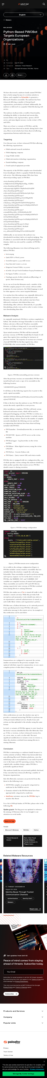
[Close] (44, 1061)
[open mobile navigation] (3, 4)
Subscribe (9, 994)
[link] (7, 27)
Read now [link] (34, 909)
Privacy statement (37, 1069)
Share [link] (20, 75)
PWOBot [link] (26, 830)
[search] (43, 4)
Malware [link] (8, 20)
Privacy (5, 1048)
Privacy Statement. (21, 981)
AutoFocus (9, 796)
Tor (23, 592)
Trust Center (8, 1051)
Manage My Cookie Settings (23, 1074)
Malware (18, 66)
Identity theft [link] (27, 898)
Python (36, 68)
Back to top (9, 821)
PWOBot (30, 68)
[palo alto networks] (23, 4)
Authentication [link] (13, 898)
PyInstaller (25, 97)
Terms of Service (21, 987)
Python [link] (36, 830)
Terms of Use (36, 979)
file (11, 806)
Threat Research (27, 66)
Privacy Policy (7, 987)
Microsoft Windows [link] (12, 830)
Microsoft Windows (21, 68)
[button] (21, 75)
